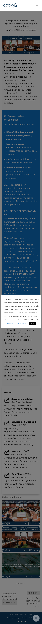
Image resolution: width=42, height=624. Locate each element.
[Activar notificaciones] (36, 618)
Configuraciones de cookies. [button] (17, 323)
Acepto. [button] (32, 323)
